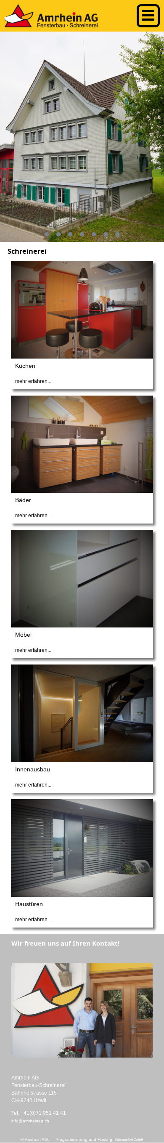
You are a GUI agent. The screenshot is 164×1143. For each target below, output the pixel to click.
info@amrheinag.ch (30, 1121)
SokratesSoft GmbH (129, 1140)
